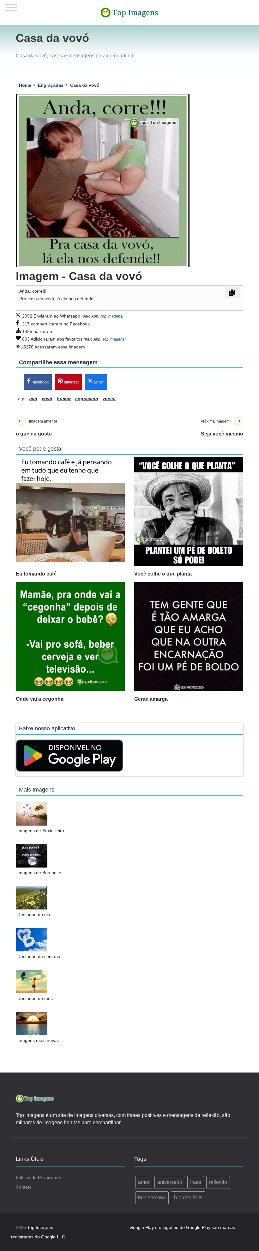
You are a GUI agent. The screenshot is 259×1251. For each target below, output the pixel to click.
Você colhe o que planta (163, 573)
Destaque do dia (33, 914)
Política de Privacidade (38, 1177)
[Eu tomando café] (70, 511)
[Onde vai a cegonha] (70, 636)
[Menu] (12, 5)
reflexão (218, 1182)
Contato (24, 1187)
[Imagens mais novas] (31, 1023)
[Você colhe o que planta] (188, 511)
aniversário (169, 1182)
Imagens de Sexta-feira (40, 830)
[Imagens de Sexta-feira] (31, 814)
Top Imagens (111, 316)
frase (195, 1182)
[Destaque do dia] (31, 897)
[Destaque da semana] (31, 939)
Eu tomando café (36, 573)
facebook (40, 382)
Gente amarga (151, 699)
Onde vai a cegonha (39, 699)
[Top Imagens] (129, 12)
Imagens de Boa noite (39, 872)
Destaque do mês (35, 998)
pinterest (71, 382)
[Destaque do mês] (31, 981)
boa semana (152, 1197)
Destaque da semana (38, 956)
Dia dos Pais (188, 1197)
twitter (98, 382)
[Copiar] (232, 292)
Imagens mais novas (38, 1040)
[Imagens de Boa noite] (31, 856)
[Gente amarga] (188, 636)
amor (143, 1182)
